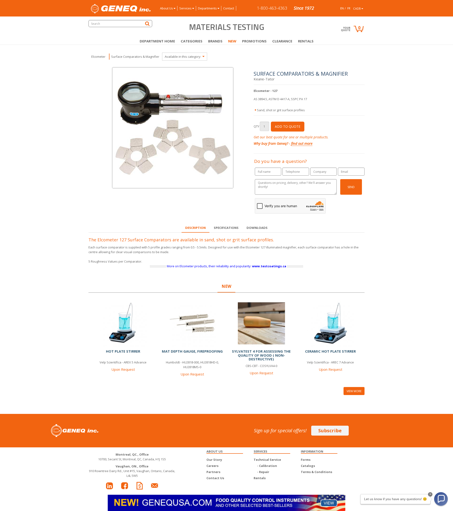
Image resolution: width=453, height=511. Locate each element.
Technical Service (267, 459)
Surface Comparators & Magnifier (135, 56)
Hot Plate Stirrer (123, 351)
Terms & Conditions (316, 472)
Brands (215, 41)
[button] (441, 499)
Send (351, 187)
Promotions (254, 41)
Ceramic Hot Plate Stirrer (330, 351)
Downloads (257, 228)
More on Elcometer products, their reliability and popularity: (226, 266)
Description (195, 228)
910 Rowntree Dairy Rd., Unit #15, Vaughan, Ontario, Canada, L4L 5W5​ (132, 471)
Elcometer (98, 56)
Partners (213, 472)
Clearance (282, 41)
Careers (212, 466)
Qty (256, 126)
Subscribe (330, 430)
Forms (305, 459)
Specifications (226, 228)
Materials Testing (226, 27)
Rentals (306, 41)
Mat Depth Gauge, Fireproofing (192, 351)
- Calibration (267, 466)
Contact (228, 8)
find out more (301, 143)
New (232, 41)
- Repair (263, 472)
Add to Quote (287, 126)
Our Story (214, 459)
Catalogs (308, 466)
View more (354, 391)
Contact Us (215, 478)
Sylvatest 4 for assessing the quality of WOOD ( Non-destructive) (261, 355)
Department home (157, 41)
